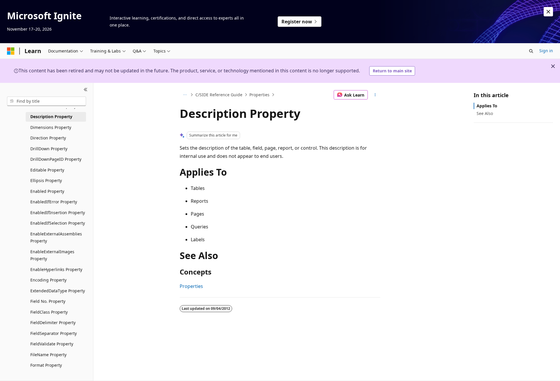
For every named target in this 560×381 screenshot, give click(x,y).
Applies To (487, 106)
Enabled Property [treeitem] (47, 191)
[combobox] (46, 101)
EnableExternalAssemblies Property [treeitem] (56, 237)
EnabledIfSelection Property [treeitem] (57, 223)
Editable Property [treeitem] (47, 170)
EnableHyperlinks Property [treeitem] (56, 269)
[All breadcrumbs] (185, 94)
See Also (485, 113)
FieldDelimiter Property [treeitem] (53, 322)
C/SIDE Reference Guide (218, 94)
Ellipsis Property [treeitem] (46, 180)
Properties (259, 94)
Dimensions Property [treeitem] (50, 127)
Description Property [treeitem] (51, 116)
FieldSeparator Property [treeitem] (53, 333)
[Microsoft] (11, 51)
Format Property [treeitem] (46, 365)
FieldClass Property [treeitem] (49, 312)
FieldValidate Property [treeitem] (51, 344)
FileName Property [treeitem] (48, 354)
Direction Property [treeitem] (48, 138)
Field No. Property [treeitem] (47, 301)
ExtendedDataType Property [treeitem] (57, 290)
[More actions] (375, 94)
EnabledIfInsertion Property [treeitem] (57, 212)
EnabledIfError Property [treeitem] (53, 202)
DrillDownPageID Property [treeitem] (55, 159)
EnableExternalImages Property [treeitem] (52, 255)
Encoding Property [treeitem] (48, 280)
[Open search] (531, 51)
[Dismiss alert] (548, 11)
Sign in (546, 50)
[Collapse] (85, 90)
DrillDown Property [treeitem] (48, 148)
